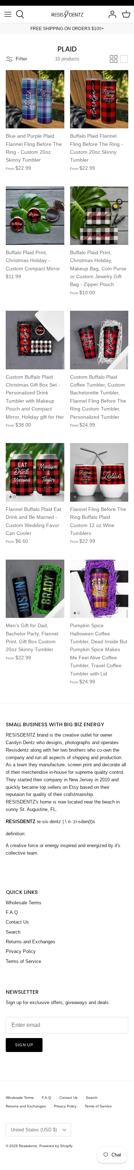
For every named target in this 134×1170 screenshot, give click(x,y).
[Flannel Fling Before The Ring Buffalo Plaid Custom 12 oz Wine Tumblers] (99, 472)
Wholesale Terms (23, 902)
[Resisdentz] (67, 14)
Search (13, 932)
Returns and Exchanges (30, 941)
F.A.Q (12, 912)
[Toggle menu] (8, 14)
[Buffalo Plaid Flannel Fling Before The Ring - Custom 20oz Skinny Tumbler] (99, 99)
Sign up (24, 1045)
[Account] (110, 14)
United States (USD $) (34, 1129)
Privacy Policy (21, 951)
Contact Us (17, 922)
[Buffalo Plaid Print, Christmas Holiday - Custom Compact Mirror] (35, 215)
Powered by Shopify (56, 1146)
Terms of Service (23, 961)
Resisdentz (28, 1146)
